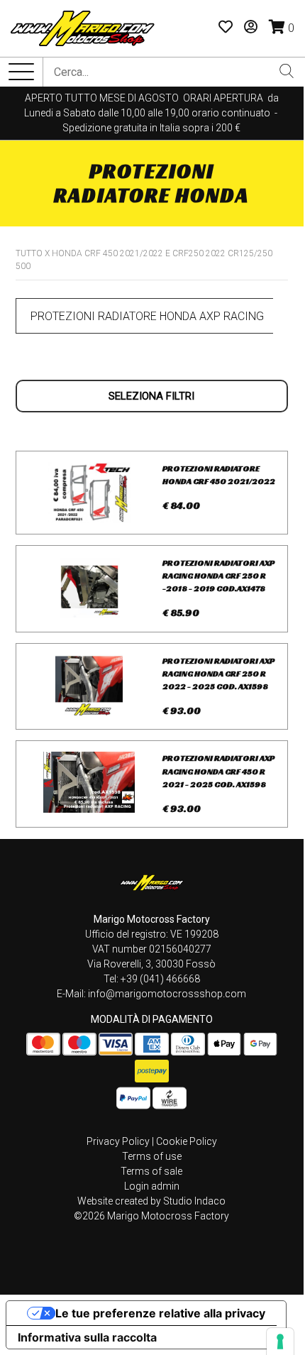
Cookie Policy (186, 1141)
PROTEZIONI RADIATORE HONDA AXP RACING (147, 316)
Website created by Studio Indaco (151, 1201)
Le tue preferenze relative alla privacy (160, 1313)
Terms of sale (151, 1171)
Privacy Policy (118, 1141)
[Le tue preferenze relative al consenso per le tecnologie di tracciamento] (280, 1341)
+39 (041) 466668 (160, 978)
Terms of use (152, 1156)
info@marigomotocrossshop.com (167, 993)
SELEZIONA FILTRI (151, 396)
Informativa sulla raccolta (87, 1337)
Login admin (151, 1186)
